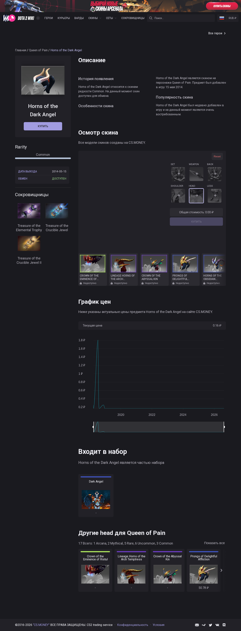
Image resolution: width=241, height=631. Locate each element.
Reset (217, 156)
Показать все (214, 543)
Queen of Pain (38, 50)
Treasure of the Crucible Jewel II (29, 260)
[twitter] (210, 625)
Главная (20, 50)
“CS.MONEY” (41, 625)
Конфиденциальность (132, 625)
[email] (197, 625)
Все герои (215, 33)
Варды (79, 18)
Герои (48, 18)
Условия (158, 625)
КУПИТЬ (196, 221)
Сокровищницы (132, 18)
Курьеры (64, 18)
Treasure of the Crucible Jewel (56, 228)
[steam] (204, 625)
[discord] (224, 625)
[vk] (217, 625)
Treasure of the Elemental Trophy (29, 228)
